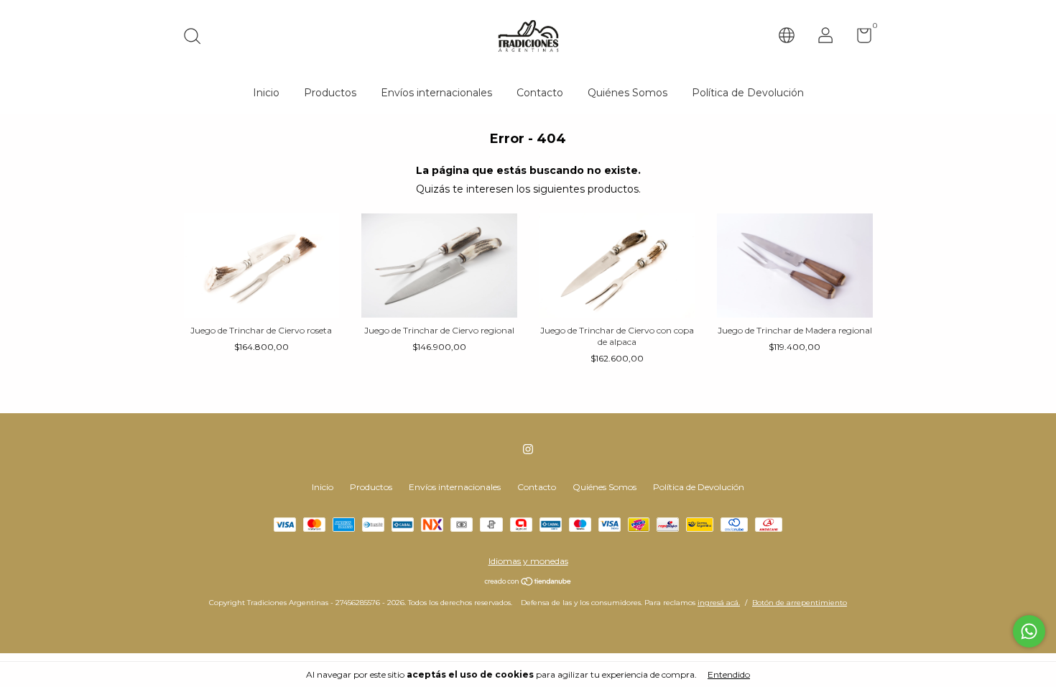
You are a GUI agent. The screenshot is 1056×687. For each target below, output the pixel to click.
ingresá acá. (719, 602)
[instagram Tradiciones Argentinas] (528, 449)
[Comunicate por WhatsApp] (1029, 631)
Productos (330, 92)
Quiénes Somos (627, 92)
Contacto (540, 92)
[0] (859, 38)
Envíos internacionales (436, 92)
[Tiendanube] (528, 582)
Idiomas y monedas (528, 560)
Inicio (266, 92)
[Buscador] (197, 37)
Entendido (729, 674)
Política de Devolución (748, 92)
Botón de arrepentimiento (799, 602)
